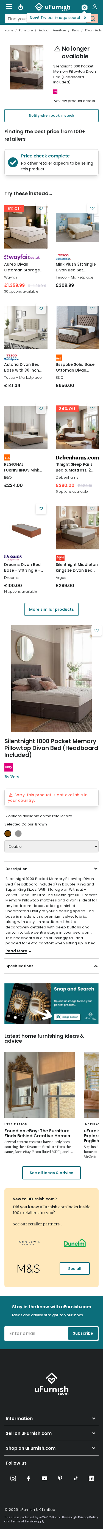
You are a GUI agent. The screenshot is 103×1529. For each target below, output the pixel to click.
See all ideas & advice (51, 1173)
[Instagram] (13, 1478)
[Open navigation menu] (9, 7)
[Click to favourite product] (41, 208)
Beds (75, 30)
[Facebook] (29, 1478)
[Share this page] (20, 7)
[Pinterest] (60, 1478)
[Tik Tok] (76, 1478)
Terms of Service (23, 1521)
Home (8, 30)
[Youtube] (44, 1478)
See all (74, 1268)
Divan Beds (93, 30)
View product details (76, 100)
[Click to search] (92, 18)
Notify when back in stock (51, 115)
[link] (26, 227)
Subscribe (83, 1333)
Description (16, 868)
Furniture (26, 30)
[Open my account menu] (95, 7)
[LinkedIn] (91, 1478)
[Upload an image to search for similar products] (84, 6)
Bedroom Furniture (52, 30)
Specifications (19, 966)
